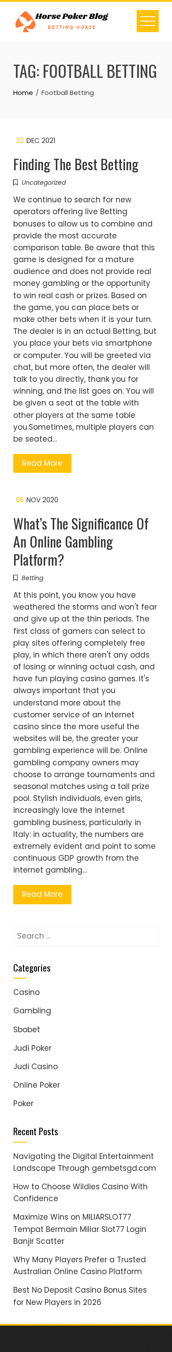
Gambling (32, 1010)
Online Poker (36, 1085)
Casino (26, 992)
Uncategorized (44, 182)
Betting (32, 578)
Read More (42, 463)
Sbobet (26, 1029)
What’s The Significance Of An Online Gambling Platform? (81, 541)
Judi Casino (35, 1066)
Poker (23, 1103)
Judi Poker (32, 1048)
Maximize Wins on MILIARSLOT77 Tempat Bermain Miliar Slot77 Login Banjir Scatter (79, 1229)
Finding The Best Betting (75, 163)
